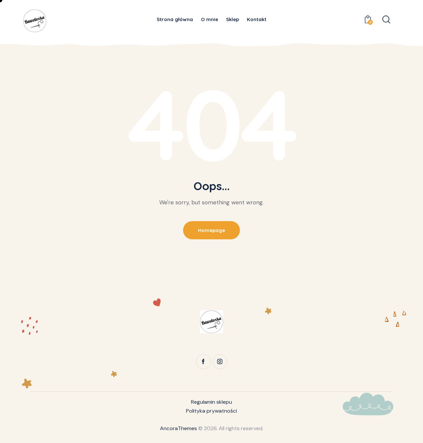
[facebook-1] (203, 361)
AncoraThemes (178, 428)
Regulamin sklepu (211, 401)
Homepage (211, 230)
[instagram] (219, 361)
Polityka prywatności (211, 410)
